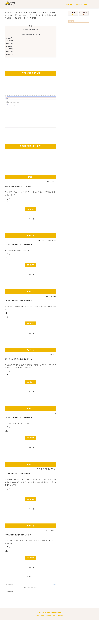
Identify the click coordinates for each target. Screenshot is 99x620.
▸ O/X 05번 (9, 49)
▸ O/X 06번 (9, 51)
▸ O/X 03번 (9, 43)
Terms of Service (51, 615)
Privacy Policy (40, 615)
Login (54, 584)
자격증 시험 (77, 5)
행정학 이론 (30, 577)
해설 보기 (31, 219)
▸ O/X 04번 (9, 46)
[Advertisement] (30, 85)
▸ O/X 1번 (9, 38)
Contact (60, 615)
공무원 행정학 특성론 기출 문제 (31, 34)
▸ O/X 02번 (9, 41)
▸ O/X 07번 (9, 54)
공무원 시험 (69, 5)
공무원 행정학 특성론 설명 (30, 29)
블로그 (85, 5)
